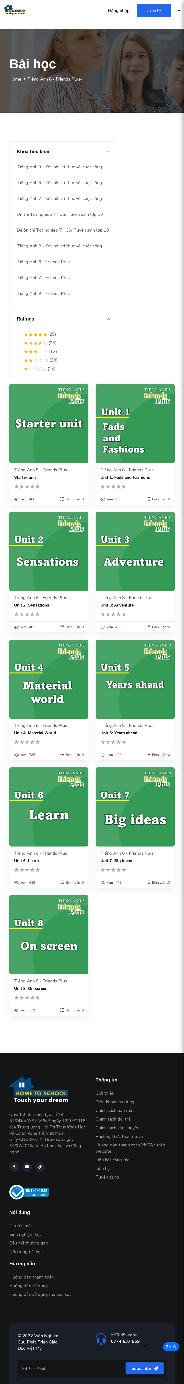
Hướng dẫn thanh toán (31, 1277)
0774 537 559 (125, 1341)
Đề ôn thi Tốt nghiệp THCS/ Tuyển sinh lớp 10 (63, 230)
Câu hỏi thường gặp (28, 1243)
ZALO (171, 1346)
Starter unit (25, 477)
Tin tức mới (20, 1226)
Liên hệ (103, 1168)
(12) (52, 351)
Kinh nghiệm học (25, 1234)
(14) (51, 369)
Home (15, 79)
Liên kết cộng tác (112, 1160)
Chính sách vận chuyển (117, 1128)
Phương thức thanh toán (119, 1136)
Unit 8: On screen (30, 988)
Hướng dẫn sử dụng (28, 1286)
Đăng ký (154, 10)
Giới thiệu (105, 1093)
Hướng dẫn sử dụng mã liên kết (40, 1294)
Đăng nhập (119, 10)
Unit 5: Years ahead (118, 733)
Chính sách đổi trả (113, 1119)
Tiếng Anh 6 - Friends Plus (43, 262)
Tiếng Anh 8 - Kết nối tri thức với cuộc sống (59, 246)
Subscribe (141, 1368)
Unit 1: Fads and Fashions (125, 477)
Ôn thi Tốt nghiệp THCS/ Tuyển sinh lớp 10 (60, 214)
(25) (51, 334)
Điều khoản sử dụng (115, 1102)
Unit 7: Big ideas (116, 860)
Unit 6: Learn (26, 860)
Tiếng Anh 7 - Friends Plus (43, 277)
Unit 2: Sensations (31, 605)
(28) (53, 360)
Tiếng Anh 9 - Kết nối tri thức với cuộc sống (59, 167)
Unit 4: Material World (35, 733)
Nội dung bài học (25, 1252)
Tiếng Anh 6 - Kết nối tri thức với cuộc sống (59, 183)
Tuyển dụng (107, 1177)
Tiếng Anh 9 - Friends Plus (43, 293)
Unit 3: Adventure (117, 605)
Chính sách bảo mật (115, 1110)
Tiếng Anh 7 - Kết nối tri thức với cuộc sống (59, 198)
